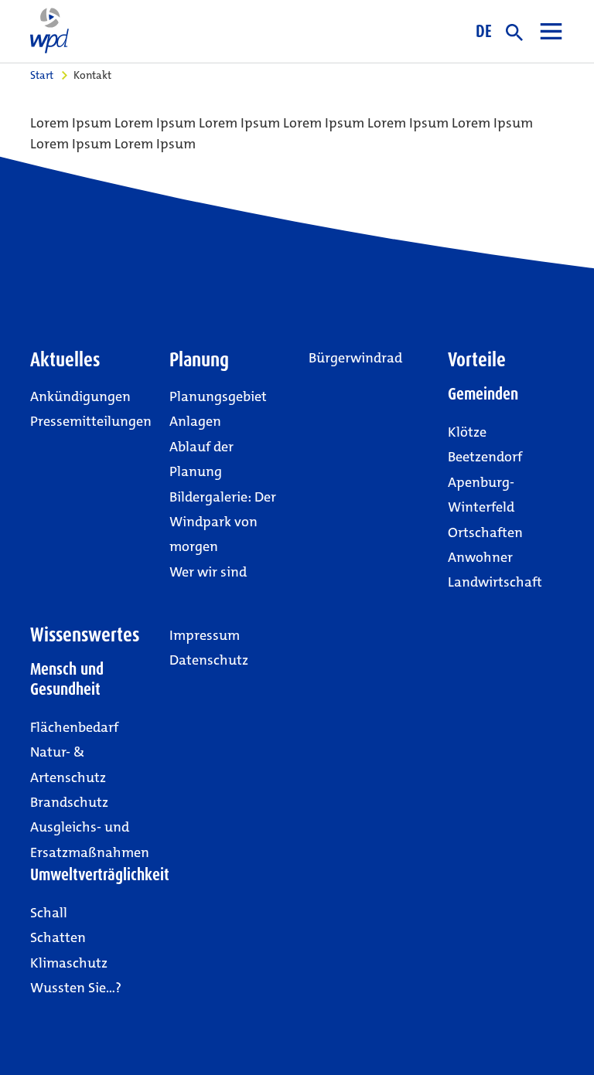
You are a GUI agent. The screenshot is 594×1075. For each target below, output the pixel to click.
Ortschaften (485, 532)
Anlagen (195, 421)
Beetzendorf (485, 456)
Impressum (204, 635)
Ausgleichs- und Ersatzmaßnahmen (89, 839)
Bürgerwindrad (355, 358)
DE (484, 31)
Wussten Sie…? (75, 987)
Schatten (58, 937)
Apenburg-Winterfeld (481, 494)
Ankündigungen (80, 396)
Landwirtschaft (495, 582)
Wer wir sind (208, 572)
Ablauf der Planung (201, 459)
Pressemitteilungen (91, 421)
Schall (48, 912)
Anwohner (480, 557)
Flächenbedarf (74, 727)
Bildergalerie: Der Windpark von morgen (222, 522)
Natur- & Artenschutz (68, 764)
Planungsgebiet (218, 396)
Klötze (467, 432)
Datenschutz (208, 660)
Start (41, 75)
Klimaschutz (69, 963)
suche (514, 32)
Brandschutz (69, 802)
